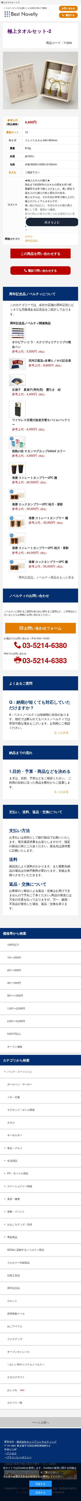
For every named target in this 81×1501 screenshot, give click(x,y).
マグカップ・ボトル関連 (21, 1110)
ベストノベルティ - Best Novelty (26, 15)
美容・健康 (13, 1199)
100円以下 (13, 944)
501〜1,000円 (15, 995)
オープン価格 (14, 1046)
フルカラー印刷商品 (18, 1262)
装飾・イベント (16, 1211)
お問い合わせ (68, 8)
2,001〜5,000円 (16, 1021)
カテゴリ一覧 (14, 1402)
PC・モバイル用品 (17, 1173)
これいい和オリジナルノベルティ (26, 1364)
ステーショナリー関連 (19, 1186)
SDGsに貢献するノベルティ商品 (25, 1250)
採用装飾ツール (16, 1313)
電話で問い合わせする (42, 270)
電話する (70, 15)
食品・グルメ (14, 1148)
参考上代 (12, 120)
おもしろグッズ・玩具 (19, 1224)
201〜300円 (14, 970)
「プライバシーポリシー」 (21, 1472)
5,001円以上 (14, 1034)
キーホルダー (14, 1135)
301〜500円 (14, 983)
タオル (28, 236)
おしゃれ (15, 1390)
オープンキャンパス (18, 1352)
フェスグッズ (14, 1339)
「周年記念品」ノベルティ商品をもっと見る (45, 577)
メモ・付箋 (13, 1097)
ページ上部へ (40, 1422)
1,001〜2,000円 (16, 1008)
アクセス (12, 1453)
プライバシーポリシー (19, 1457)
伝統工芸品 (13, 1275)
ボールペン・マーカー (19, 1084)
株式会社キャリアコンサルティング (36, 1441)
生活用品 (12, 1160)
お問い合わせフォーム (42, 628)
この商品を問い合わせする (40, 253)
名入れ (12, 172)
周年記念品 (31, 240)
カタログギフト (16, 1377)
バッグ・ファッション (19, 1071)
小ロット (12, 1301)
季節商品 (12, 1237)
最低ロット (12, 132)
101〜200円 (14, 957)
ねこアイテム (14, 1326)
